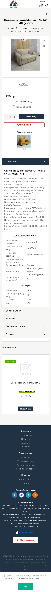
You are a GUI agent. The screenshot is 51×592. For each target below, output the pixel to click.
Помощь (25, 457)
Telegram (28, 495)
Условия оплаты (25, 461)
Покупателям (25, 453)
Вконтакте (14, 495)
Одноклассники (35, 495)
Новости (25, 439)
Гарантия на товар (25, 469)
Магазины (25, 443)
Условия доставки (25, 465)
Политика (25, 447)
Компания (26, 431)
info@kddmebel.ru (26, 532)
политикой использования (14, 578)
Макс (21, 495)
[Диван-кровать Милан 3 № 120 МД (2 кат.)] (25, 55)
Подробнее (25, 409)
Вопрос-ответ (25, 479)
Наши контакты (25, 502)
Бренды (26, 483)
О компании (25, 435)
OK (25, 586)
